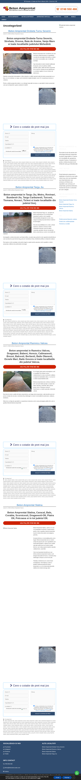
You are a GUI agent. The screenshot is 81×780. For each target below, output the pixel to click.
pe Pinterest (6, 751)
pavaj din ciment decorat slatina (27, 731)
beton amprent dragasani (40, 481)
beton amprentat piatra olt (16, 722)
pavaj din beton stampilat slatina (45, 729)
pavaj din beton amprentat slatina (18, 728)
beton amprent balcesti (47, 480)
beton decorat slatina (11, 723)
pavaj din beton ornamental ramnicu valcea (36, 492)
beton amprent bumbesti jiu (11, 321)
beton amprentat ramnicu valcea (37, 483)
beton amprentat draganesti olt (45, 720)
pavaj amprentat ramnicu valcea (14, 489)
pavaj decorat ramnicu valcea (29, 489)
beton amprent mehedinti (41, 162)
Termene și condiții (64, 223)
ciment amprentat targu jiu (38, 325)
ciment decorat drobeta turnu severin (11, 168)
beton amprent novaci (42, 321)
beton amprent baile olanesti (34, 480)
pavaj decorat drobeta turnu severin (18, 171)
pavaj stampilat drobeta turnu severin (44, 180)
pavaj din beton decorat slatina (34, 728)
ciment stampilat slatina (24, 726)
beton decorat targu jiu (31, 324)
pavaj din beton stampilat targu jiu (20, 331)
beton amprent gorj (22, 321)
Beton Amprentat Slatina (29, 505)
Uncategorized (8, 160)
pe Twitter (6, 754)
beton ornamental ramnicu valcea (44, 484)
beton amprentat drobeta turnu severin (39, 163)
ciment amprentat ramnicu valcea (23, 486)
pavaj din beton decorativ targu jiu (21, 330)
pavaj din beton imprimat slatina (14, 729)
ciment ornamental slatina (13, 726)
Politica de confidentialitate (41, 151)
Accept (57, 777)
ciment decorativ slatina (39, 725)
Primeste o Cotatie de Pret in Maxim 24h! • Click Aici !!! (40, 1)
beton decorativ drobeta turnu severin (21, 165)
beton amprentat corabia (32, 720)
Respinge (67, 777)
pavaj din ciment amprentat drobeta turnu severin (32, 175)
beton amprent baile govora (21, 480)
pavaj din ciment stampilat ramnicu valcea (20, 496)
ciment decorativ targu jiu (9, 327)
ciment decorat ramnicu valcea (38, 486)
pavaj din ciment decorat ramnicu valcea (45, 493)
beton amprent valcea (25, 483)
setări (39, 778)
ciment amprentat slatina (17, 725)
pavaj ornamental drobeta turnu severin (27, 180)
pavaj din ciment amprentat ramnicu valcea (25, 493)
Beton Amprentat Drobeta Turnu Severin (29, 31)
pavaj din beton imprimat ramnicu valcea (16, 492)
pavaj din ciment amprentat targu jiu (37, 331)
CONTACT (4, 19)
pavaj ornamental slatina (12, 734)
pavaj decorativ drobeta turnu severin (34, 171)
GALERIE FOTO (57, 16)
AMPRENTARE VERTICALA (43, 16)
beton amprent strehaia (12, 163)
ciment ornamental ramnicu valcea (34, 487)
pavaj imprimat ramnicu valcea (38, 496)
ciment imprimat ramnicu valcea (18, 487)
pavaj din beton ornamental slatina (30, 729)
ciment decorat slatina (28, 725)
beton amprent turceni (8, 324)
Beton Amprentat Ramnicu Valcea (29, 343)
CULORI (66, 16)
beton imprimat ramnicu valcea (29, 484)
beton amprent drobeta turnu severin (27, 162)
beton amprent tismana (48, 322)
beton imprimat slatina (33, 723)
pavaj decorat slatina (47, 726)
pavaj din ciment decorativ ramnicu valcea (12, 495)
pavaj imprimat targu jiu (34, 334)
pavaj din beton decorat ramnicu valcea (27, 490)
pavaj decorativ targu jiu (28, 328)
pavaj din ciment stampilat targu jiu (21, 334)
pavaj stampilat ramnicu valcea (18, 498)
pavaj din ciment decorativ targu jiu (19, 333)
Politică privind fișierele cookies (68, 219)
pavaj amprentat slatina (36, 726)
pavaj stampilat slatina (24, 734)
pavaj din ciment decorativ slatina (42, 731)
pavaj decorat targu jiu (17, 328)
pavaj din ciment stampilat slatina (39, 732)
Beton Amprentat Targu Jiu (30, 187)
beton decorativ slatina (22, 723)
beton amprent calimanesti (28, 481)
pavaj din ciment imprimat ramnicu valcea (32, 495)
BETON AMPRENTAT (13, 16)
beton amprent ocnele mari (13, 483)
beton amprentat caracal (20, 720)
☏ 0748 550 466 (66, 9)
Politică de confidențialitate (66, 221)
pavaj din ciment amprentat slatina (11, 731)
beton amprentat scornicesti (41, 722)
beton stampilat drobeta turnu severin (27, 166)
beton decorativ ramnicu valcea (14, 484)
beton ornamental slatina (44, 723)
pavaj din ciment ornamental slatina (22, 732)
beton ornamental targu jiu (13, 325)
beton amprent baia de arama (11, 162)
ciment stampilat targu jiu (46, 327)
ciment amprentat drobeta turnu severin (45, 166)
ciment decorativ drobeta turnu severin (29, 168)
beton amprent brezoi (16, 481)
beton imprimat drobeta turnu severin (39, 165)
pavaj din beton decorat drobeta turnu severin (23, 172)
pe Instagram (6, 749)
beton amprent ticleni (38, 322)
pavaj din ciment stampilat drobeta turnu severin (42, 178)
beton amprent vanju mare (24, 163)
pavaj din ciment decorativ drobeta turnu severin (24, 177)
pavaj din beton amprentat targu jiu (42, 328)
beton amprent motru (32, 321)
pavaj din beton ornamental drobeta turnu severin (40, 174)
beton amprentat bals (9, 720)
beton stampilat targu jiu (25, 325)
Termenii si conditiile (48, 150)
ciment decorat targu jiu (49, 325)
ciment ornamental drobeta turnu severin (16, 169)
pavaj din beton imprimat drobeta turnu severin (17, 174)
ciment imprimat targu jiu (21, 327)
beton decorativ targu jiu (42, 324)
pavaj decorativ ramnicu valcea (43, 489)
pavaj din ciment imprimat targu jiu (36, 333)
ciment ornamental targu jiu (33, 327)
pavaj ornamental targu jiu (47, 334)
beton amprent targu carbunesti (14, 322)
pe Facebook (7, 747)
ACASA (3, 16)
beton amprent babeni (10, 480)
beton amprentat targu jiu (19, 324)
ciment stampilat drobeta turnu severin (35, 169)
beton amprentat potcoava (28, 722)
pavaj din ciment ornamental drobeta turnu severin (18, 178)
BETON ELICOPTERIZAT (28, 16)
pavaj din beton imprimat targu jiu (37, 330)
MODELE (73, 16)
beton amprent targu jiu (27, 322)
